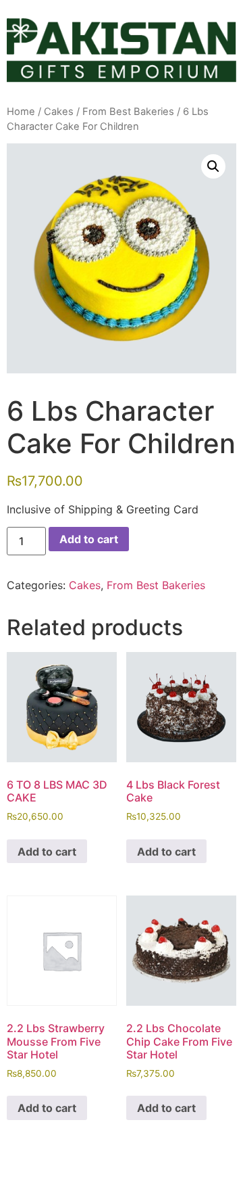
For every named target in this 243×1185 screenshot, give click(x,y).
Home (21, 112)
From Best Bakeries (128, 112)
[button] (213, 166)
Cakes (59, 112)
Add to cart (88, 539)
